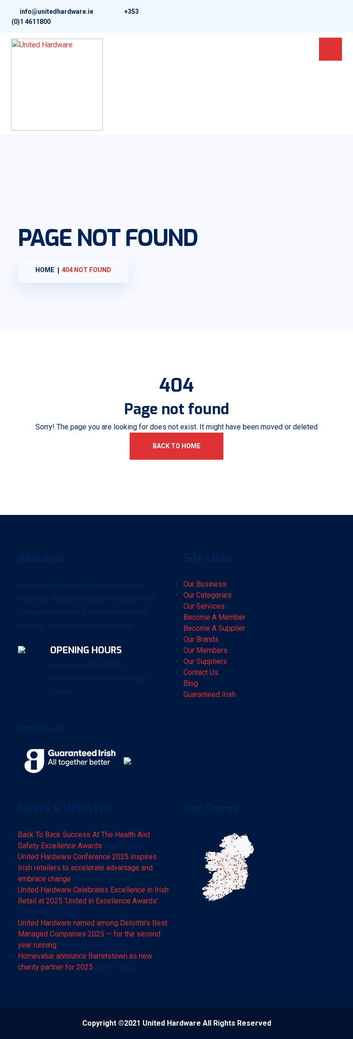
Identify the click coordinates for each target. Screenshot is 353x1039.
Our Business (205, 584)
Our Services (204, 606)
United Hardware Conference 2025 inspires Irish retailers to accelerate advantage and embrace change (87, 867)
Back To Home (176, 446)
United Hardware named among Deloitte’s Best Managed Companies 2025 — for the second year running (92, 934)
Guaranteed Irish (209, 694)
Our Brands (201, 639)
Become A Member (214, 617)
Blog (190, 683)
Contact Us (200, 672)
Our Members (205, 650)
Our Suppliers (205, 661)
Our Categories (207, 595)
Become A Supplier (214, 628)
